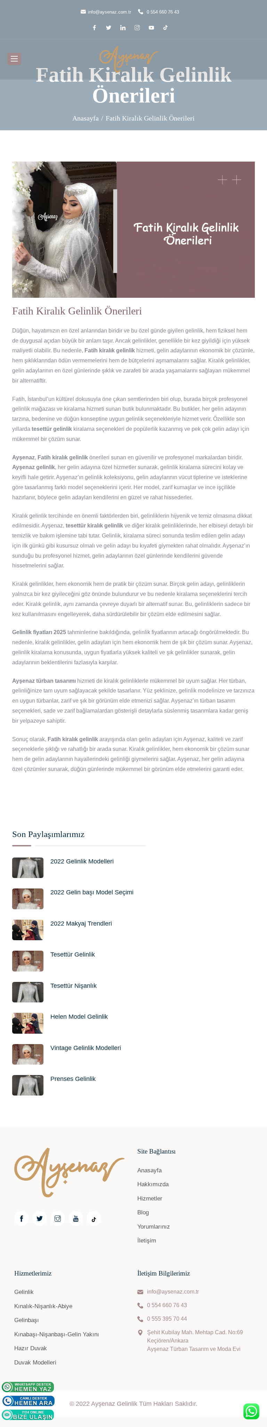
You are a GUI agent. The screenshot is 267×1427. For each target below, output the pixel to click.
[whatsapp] (28, 1387)
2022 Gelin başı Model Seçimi (92, 892)
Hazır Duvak (30, 1348)
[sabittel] (28, 1401)
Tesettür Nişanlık (73, 985)
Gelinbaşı (26, 1320)
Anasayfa (85, 118)
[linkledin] (124, 28)
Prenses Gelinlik (73, 1078)
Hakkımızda (153, 1184)
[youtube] (152, 28)
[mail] (28, 1415)
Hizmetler (149, 1198)
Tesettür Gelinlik (72, 954)
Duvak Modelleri (35, 1362)
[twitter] (109, 28)
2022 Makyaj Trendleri (81, 923)
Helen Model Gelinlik (79, 1016)
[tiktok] (165, 27)
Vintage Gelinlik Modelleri (85, 1047)
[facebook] (95, 28)
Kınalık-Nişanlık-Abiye (43, 1306)
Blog (143, 1212)
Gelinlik (24, 1292)
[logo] (129, 57)
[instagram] (138, 28)
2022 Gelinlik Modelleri (82, 861)
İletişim (146, 1240)
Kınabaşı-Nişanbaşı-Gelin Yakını (56, 1334)
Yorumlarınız (153, 1226)
